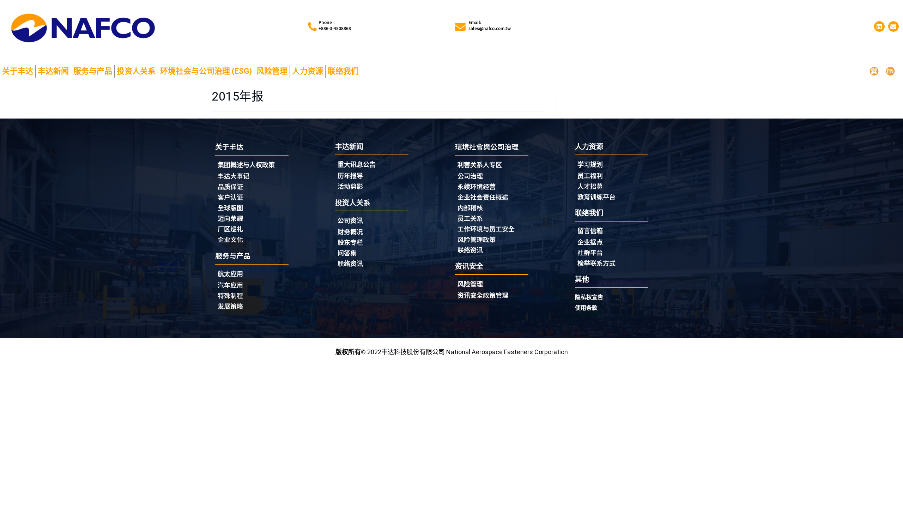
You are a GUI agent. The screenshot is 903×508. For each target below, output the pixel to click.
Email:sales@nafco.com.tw (489, 25)
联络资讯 (350, 263)
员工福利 (590, 175)
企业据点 (590, 241)
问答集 (347, 252)
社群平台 (590, 252)
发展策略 (230, 305)
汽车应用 (230, 284)
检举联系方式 (596, 262)
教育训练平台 (596, 196)
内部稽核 (470, 207)
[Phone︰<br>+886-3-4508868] (312, 26)
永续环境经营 (476, 186)
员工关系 (470, 218)
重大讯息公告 (357, 164)
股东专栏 (350, 242)
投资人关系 (136, 71)
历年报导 (350, 175)
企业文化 (230, 239)
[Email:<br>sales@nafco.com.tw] (460, 27)
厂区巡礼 (230, 228)
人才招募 (590, 185)
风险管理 (271, 71)
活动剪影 (350, 185)
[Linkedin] (879, 26)
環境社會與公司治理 (487, 146)
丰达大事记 (233, 175)
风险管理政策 (476, 239)
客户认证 (230, 196)
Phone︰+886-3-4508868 (335, 25)
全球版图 (230, 207)
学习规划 (590, 164)
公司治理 (470, 175)
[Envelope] (893, 26)
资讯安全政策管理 (482, 295)
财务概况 (350, 231)
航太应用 (230, 274)
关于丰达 (17, 71)
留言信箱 (590, 231)
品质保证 (230, 186)
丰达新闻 (53, 71)
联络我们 (343, 71)
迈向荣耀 (230, 218)
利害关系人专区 (479, 165)
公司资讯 (350, 220)
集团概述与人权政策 (246, 165)
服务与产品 (92, 71)
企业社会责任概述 (482, 196)
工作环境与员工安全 (486, 228)
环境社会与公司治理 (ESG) (206, 71)
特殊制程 (230, 295)
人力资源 (307, 71)
